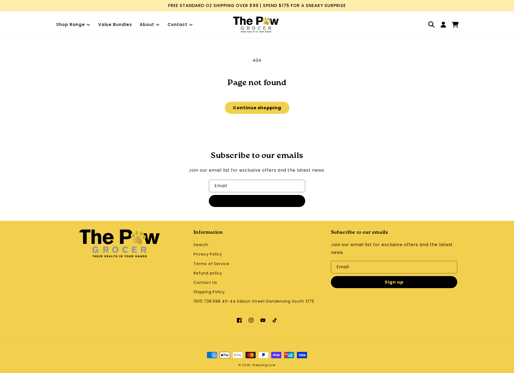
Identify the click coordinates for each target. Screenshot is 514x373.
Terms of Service (211, 263)
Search (201, 244)
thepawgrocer (264, 365)
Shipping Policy (209, 292)
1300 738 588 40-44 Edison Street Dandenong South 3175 (254, 301)
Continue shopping (257, 108)
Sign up (257, 201)
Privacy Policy (208, 254)
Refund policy (208, 273)
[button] (431, 25)
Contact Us (205, 282)
